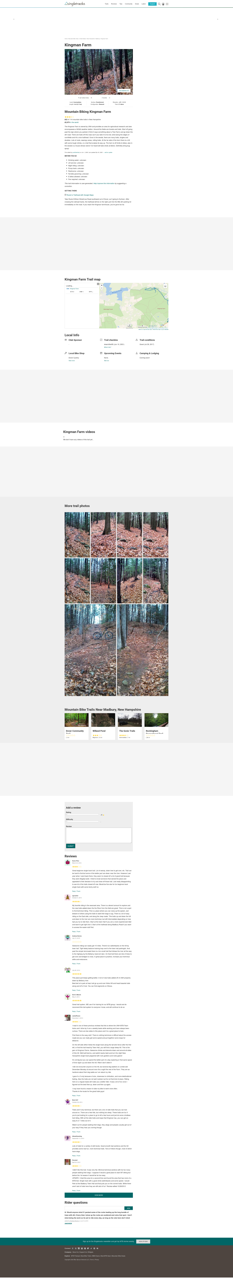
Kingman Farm (104, 38)
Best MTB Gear (106, 1256)
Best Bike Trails (86, 1256)
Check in (113, 98)
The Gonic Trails (127, 731)
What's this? (107, 347)
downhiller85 (108, 344)
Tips (121, 4)
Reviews (114, 4)
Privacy (97, 1259)
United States (82, 38)
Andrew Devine (74, 1221)
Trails (106, 4)
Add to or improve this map (145, 329)
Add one (106, 360)
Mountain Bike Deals (118, 1256)
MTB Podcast (75, 1256)
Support (152, 4)
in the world (74, 122)
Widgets (90, 1252)
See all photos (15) (124, 90)
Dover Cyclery (74, 357)
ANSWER (68, 1223)
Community (128, 4)
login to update (144, 347)
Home (66, 38)
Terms (92, 1259)
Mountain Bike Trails (73, 38)
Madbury (98, 38)
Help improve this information (103, 183)
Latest (144, 4)
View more (72, 360)
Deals (137, 4)
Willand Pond (99, 731)
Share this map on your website (160, 329)
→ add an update (107, 152)
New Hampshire (91, 38)
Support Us (83, 1252)
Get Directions (84, 98)
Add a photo (96, 98)
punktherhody (76, 152)
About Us (75, 1252)
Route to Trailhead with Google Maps (80, 195)
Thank (78, 891)
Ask (128, 1208)
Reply (74, 891)
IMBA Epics (96, 1256)
